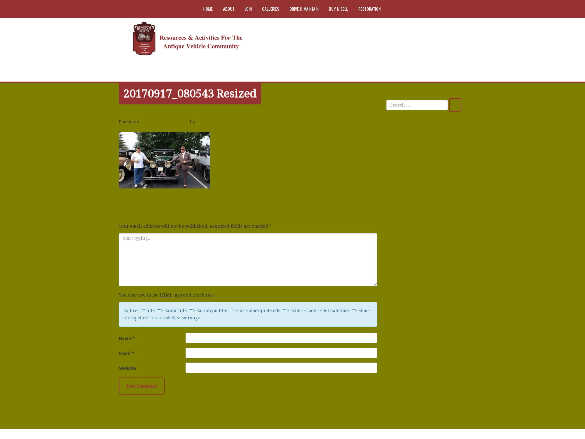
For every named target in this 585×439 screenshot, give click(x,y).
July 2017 (400, 339)
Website (127, 368)
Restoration (369, 8)
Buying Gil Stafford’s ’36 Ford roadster (421, 220)
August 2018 (404, 285)
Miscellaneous (406, 400)
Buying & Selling (409, 373)
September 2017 (408, 312)
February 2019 (406, 257)
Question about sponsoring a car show (425, 199)
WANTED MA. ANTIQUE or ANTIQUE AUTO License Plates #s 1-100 (426, 147)
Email (126, 353)
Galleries (270, 8)
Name (126, 338)
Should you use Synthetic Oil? (423, 168)
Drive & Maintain (303, 8)
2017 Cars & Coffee (141, 201)
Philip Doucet (211, 121)
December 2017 (407, 298)
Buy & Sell (338, 8)
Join (248, 8)
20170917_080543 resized (190, 93)
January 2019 (405, 271)
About (229, 8)
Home (208, 8)
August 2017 (404, 325)
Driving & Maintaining (415, 387)
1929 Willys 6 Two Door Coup (422, 181)
